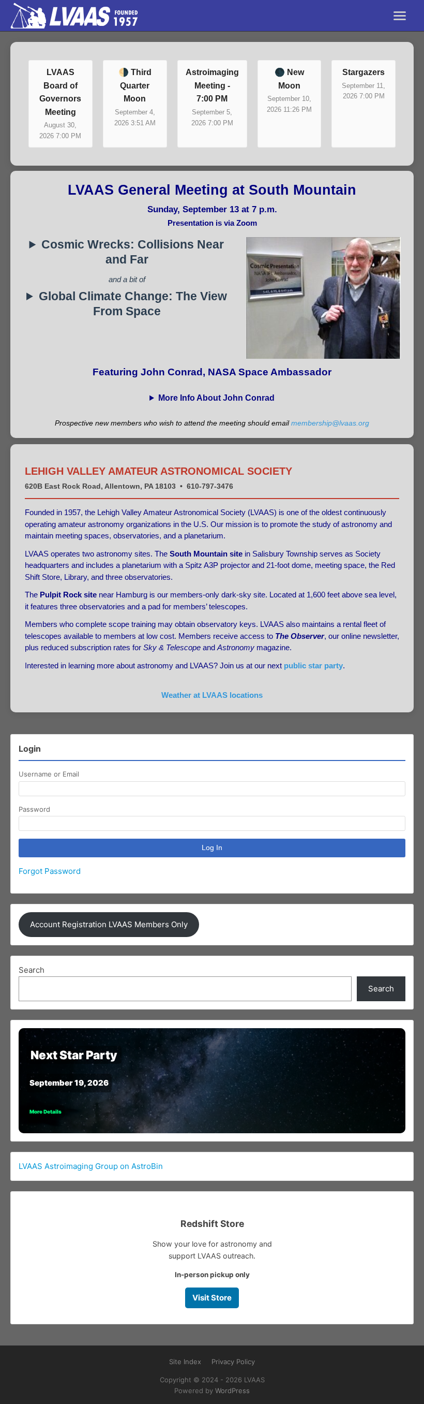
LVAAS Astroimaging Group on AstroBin (91, 1166)
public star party (313, 665)
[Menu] (400, 16)
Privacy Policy (233, 1361)
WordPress (232, 1390)
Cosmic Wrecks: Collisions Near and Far (132, 252)
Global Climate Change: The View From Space (133, 304)
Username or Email (49, 774)
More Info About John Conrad (216, 397)
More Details (45, 1111)
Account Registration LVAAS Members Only (109, 924)
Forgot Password (50, 871)
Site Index (185, 1361)
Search (31, 970)
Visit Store (212, 1298)
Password (34, 809)
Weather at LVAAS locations (212, 695)
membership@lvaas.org (330, 423)
